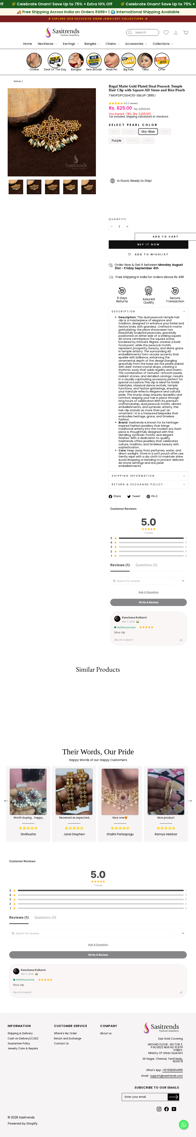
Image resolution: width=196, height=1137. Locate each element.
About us (106, 1033)
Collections (161, 44)
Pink (165, 131)
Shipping (131, 116)
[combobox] (183, 581)
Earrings (69, 44)
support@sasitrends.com (166, 1076)
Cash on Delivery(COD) (23, 1038)
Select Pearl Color (133, 125)
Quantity (118, 219)
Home (27, 44)
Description (124, 311)
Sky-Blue (148, 131)
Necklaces (46, 44)
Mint (148, 140)
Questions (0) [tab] (147, 565)
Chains (111, 44)
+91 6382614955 (172, 1070)
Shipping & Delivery (20, 1033)
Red (114, 131)
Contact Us (61, 1043)
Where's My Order (65, 1033)
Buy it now (148, 244)
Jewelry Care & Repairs (23, 1048)
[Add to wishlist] (8, 683)
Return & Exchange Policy (137, 484)
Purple (116, 140)
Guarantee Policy (19, 1043)
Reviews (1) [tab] (120, 565)
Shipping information (133, 475)
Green (129, 131)
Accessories (134, 44)
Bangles (90, 44)
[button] (123, 104)
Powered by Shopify (23, 1123)
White (133, 140)
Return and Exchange (67, 1038)
